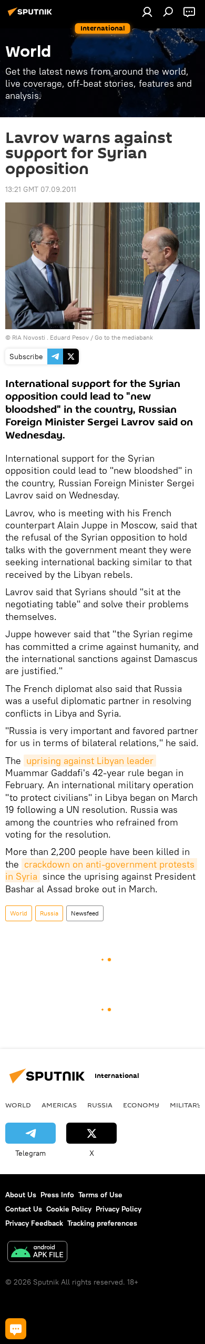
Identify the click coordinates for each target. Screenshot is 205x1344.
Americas (59, 1104)
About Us (20, 1194)
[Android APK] (37, 1253)
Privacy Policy (118, 1209)
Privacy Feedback (34, 1223)
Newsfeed (85, 913)
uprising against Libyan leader (89, 761)
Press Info (57, 1194)
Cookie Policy (68, 1209)
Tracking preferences (102, 1223)
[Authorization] (147, 11)
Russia (49, 913)
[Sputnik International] (31, 16)
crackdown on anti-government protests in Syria (101, 870)
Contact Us (23, 1209)
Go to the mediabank (124, 337)
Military (186, 1104)
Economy (141, 1104)
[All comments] (15, 1328)
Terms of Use (100, 1194)
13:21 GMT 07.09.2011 (40, 189)
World (18, 913)
